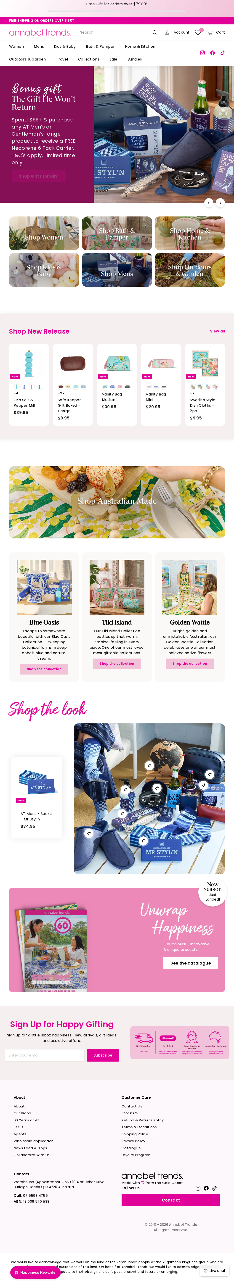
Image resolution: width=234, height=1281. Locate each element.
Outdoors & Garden (27, 59)
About (19, 1106)
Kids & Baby (65, 46)
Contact (171, 1200)
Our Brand (22, 1113)
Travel (62, 59)
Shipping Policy (135, 1134)
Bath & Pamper (100, 46)
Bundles (135, 59)
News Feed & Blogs (30, 1148)
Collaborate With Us (32, 1154)
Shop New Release (179, 158)
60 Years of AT (27, 1120)
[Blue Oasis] (44, 587)
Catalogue (131, 1148)
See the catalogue (190, 963)
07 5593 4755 (31, 1195)
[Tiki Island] (117, 587)
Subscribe (103, 1055)
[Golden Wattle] (189, 587)
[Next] (220, 202)
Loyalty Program (136, 1154)
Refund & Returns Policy (143, 1120)
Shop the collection (44, 669)
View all (217, 331)
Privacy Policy (133, 1141)
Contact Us (132, 1106)
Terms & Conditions (139, 1127)
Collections (88, 59)
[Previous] (208, 202)
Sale (113, 59)
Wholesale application (33, 1141)
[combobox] (119, 32)
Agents (20, 1134)
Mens (39, 46)
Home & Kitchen (140, 46)
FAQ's (18, 1127)
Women (16, 46)
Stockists (130, 1113)
